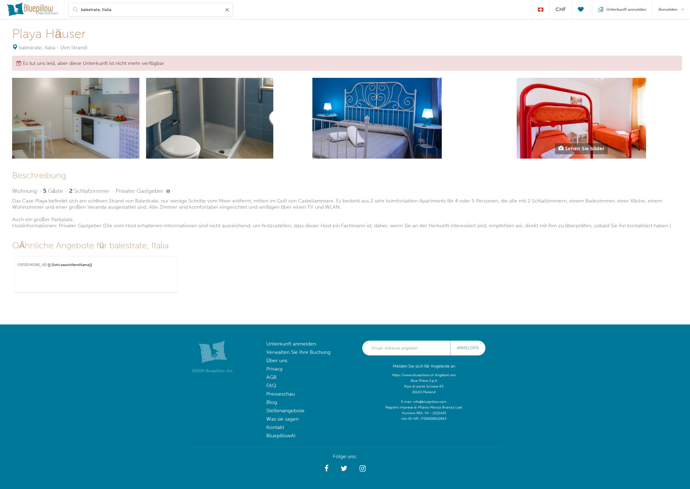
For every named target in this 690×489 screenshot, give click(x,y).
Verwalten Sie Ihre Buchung (298, 352)
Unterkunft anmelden (291, 344)
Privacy (274, 369)
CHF (561, 9)
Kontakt (275, 427)
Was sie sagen (282, 419)
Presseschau (280, 394)
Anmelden (468, 347)
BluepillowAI (280, 435)
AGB (271, 377)
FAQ (271, 385)
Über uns (276, 360)
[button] (327, 468)
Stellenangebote (285, 410)
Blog (271, 402)
